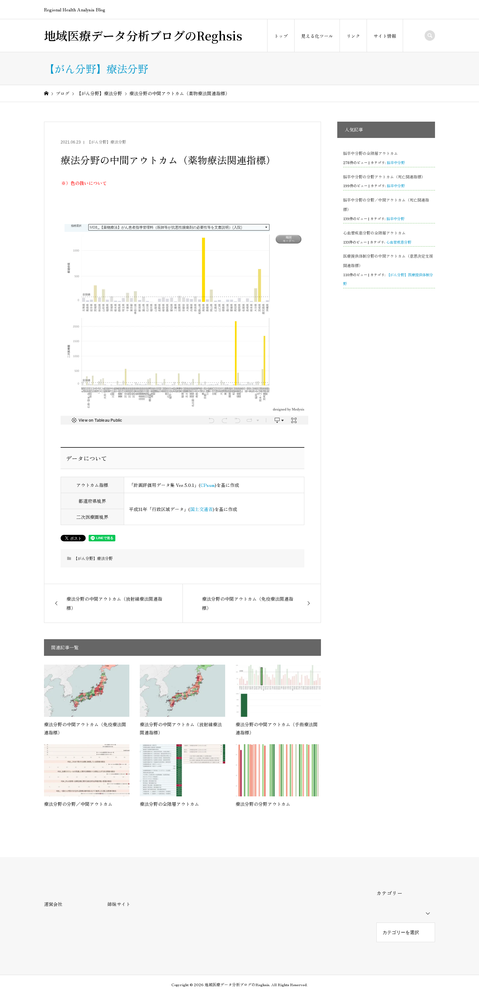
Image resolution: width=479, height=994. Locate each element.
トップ (281, 36)
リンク (353, 36)
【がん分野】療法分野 (106, 141)
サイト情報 (384, 36)
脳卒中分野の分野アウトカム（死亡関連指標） (384, 176)
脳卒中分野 (396, 162)
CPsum (207, 485)
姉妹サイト (119, 904)
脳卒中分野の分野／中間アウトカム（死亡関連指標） (386, 204)
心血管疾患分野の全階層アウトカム (374, 232)
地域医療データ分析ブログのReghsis (143, 35)
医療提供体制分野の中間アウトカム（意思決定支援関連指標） (388, 260)
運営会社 (53, 904)
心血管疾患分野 (398, 242)
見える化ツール (317, 36)
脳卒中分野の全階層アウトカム (370, 153)
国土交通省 (201, 509)
